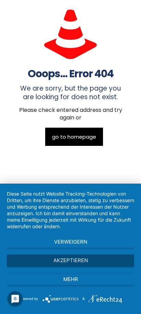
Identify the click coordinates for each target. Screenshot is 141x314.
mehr (70, 279)
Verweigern (70, 242)
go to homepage (74, 136)
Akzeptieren (70, 260)
